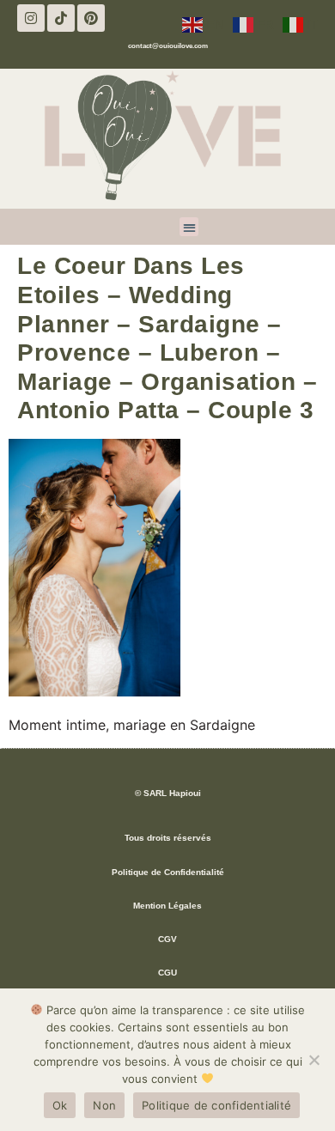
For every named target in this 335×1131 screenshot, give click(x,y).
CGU (167, 972)
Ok (60, 1105)
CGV (167, 939)
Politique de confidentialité (216, 1105)
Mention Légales (167, 905)
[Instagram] (31, 18)
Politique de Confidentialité (168, 872)
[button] (189, 227)
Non (104, 1105)
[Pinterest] (91, 18)
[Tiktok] (61, 18)
